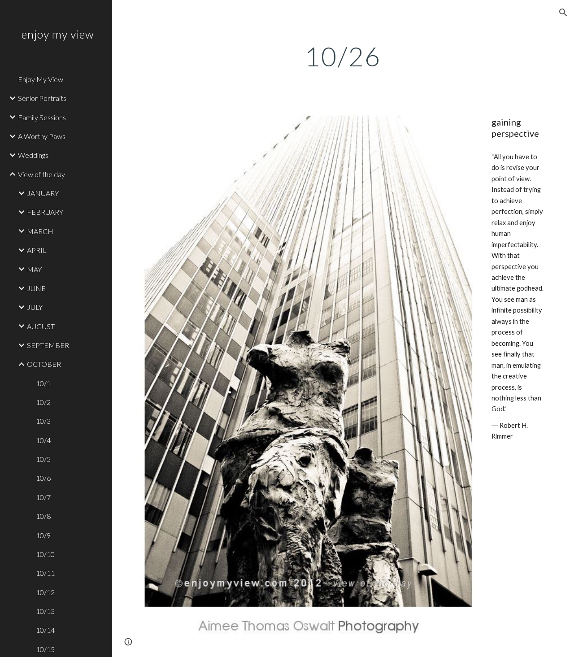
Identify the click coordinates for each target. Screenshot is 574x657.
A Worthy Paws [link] (41, 136)
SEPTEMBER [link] (48, 345)
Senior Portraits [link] (42, 98)
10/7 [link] (43, 497)
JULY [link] (35, 307)
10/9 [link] (43, 535)
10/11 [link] (45, 573)
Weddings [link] (33, 155)
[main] (343, 56)
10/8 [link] (43, 516)
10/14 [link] (45, 630)
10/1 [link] (43, 383)
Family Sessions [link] (42, 117)
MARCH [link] (40, 231)
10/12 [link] (45, 592)
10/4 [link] (43, 440)
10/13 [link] (45, 611)
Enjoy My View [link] (40, 79)
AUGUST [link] (41, 326)
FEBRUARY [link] (45, 212)
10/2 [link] (43, 402)
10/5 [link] (43, 459)
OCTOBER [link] (44, 364)
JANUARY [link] (43, 193)
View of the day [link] (41, 174)
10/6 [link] (43, 478)
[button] (563, 12)
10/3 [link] (43, 421)
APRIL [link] (37, 250)
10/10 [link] (45, 554)
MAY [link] (34, 269)
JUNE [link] (36, 288)
